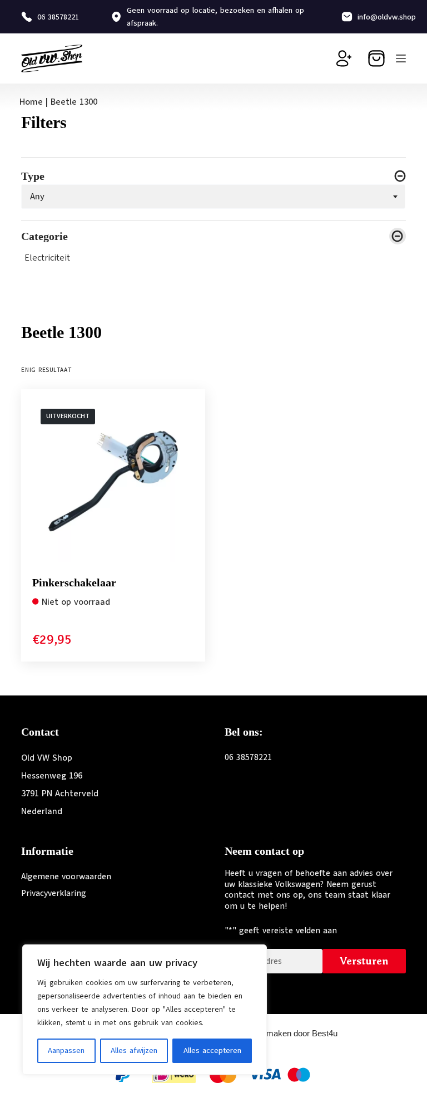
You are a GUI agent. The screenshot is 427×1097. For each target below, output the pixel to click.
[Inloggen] (344, 58)
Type (32, 176)
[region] (144, 1009)
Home (31, 102)
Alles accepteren (212, 1050)
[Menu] (401, 58)
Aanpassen (66, 1050)
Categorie (44, 236)
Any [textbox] (37, 196)
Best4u (324, 1033)
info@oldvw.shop (387, 17)
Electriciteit (48, 258)
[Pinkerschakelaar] (113, 481)
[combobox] (213, 196)
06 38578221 (58, 17)
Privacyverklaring (53, 893)
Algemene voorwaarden (66, 876)
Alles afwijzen (134, 1050)
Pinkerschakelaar (74, 582)
